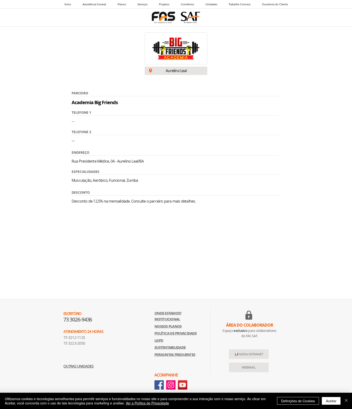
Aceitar (331, 400)
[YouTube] (182, 385)
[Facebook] (159, 385)
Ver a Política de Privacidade (147, 403)
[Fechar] (346, 401)
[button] (142, 4)
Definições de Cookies (298, 400)
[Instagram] (171, 385)
